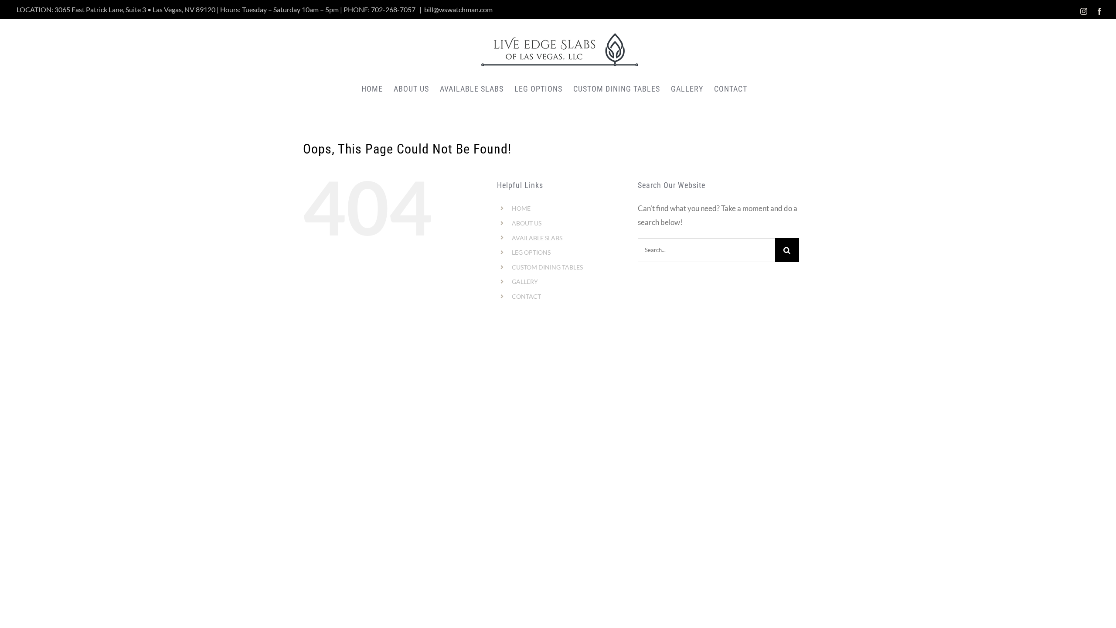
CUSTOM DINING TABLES (547, 267)
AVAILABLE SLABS (537, 238)
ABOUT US (526, 223)
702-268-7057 (393, 9)
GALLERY (525, 281)
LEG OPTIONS (531, 252)
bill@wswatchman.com (458, 9)
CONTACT (526, 296)
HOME (521, 208)
